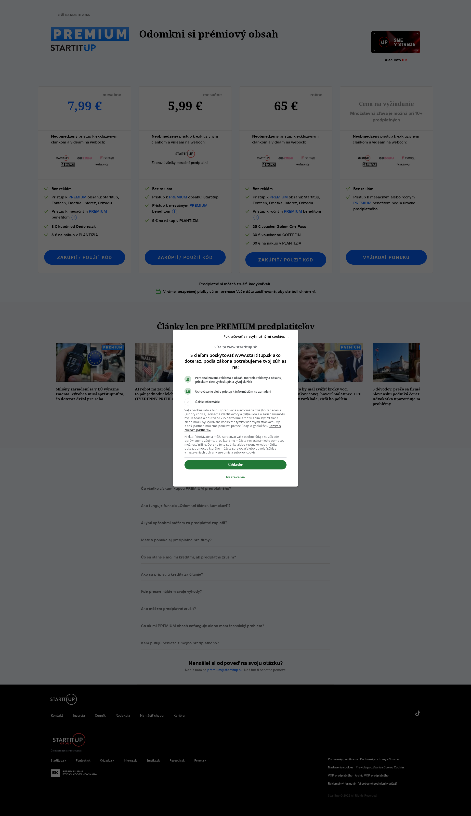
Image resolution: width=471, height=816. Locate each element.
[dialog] (235, 408)
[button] (235, 402)
